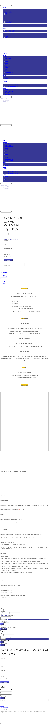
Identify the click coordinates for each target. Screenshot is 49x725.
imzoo (6, 20)
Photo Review (5, 625)
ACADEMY (7, 37)
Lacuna (6, 15)
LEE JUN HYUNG (8, 21)
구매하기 (2, 644)
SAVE (2, 624)
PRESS (6, 26)
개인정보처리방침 (4, 707)
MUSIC (4, 27)
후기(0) (2, 280)
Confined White (8, 22)
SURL (6, 13)
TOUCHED (7, 16)
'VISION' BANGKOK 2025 (10, 30)
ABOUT (4, 7)
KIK (6, 19)
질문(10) (2, 281)
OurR (6, 14)
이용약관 (2, 706)
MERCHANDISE (8, 35)
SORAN (6, 10)
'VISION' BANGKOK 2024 (10, 31)
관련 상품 (2, 283)
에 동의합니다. (7, 615)
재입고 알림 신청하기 (8, 260)
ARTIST (6, 34)
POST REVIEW (3, 628)
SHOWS (4, 28)
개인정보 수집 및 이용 (4, 615)
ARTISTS (4, 8)
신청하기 (2, 697)
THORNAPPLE (8, 11)
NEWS (4, 23)
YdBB (6, 18)
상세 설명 (2, 275)
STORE (4, 32)
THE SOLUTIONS (8, 12)
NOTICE (6, 24)
